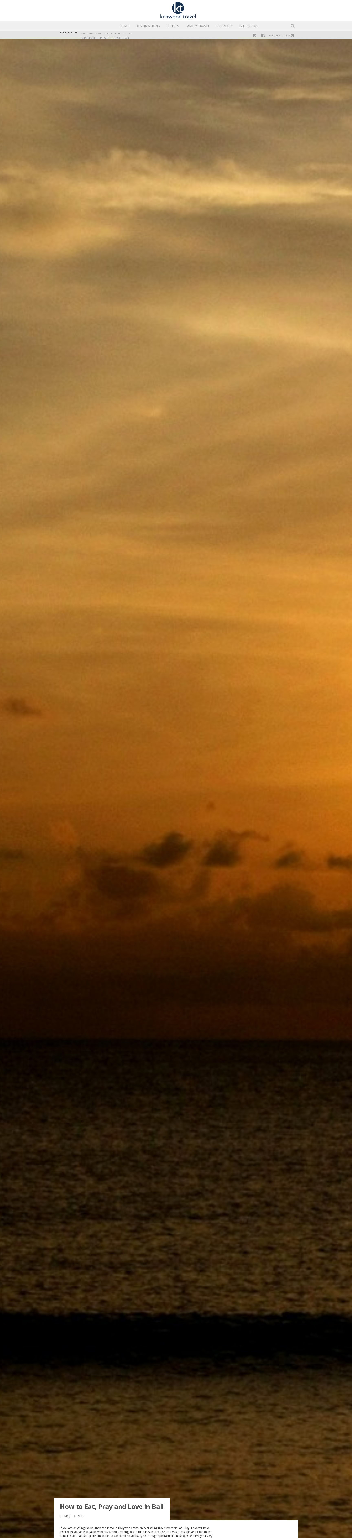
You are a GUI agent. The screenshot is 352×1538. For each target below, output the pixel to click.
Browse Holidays (280, 35)
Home (124, 26)
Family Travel (198, 26)
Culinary (224, 26)
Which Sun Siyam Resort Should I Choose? (106, 37)
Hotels (172, 26)
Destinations (148, 26)
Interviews (248, 26)
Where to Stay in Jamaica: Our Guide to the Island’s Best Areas (119, 33)
